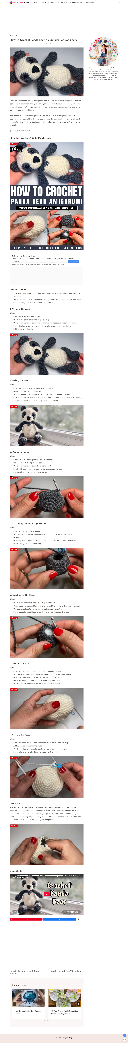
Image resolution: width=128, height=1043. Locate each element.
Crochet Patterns (48, 2)
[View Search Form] (119, 2)
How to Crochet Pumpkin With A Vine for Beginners (66, 969)
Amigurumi (90, 2)
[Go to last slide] (14, 1004)
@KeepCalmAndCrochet (20, 131)
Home (36, 2)
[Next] (78, 1004)
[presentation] (28, 998)
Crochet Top (62, 2)
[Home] (10, 36)
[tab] (43, 1020)
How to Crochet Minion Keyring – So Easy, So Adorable (24, 970)
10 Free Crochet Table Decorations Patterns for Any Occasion (65, 1012)
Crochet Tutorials (76, 2)
